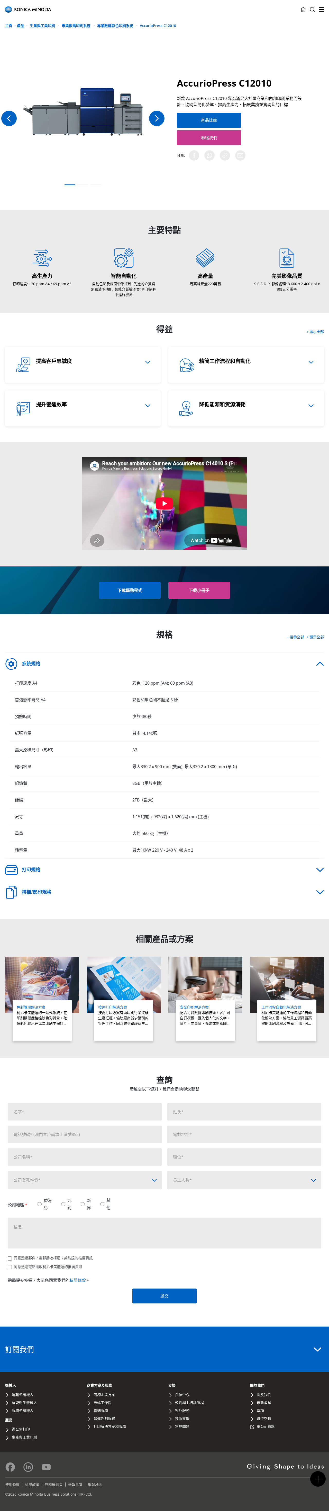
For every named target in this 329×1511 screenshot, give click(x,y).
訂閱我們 (19, 1349)
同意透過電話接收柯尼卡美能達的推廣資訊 (48, 1266)
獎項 (260, 1410)
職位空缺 (264, 1418)
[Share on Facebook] (194, 155)
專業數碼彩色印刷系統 (115, 25)
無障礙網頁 (54, 1484)
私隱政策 (32, 1484)
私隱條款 (77, 1280)
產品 (20, 25)
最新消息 (264, 1402)
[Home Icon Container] (303, 9)
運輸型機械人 (22, 1394)
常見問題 (182, 1426)
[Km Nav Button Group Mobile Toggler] (318, 1479)
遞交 (164, 1296)
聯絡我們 (209, 138)
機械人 (10, 1385)
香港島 (48, 1204)
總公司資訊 (266, 1426)
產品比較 (209, 120)
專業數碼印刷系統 (77, 25)
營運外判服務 (104, 1418)
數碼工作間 (103, 1402)
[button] (156, 118)
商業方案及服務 (99, 1385)
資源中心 (182, 1394)
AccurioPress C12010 (158, 25)
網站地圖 (95, 1484)
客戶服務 (182, 1410)
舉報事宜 (75, 1484)
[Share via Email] (240, 155)
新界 (89, 1204)
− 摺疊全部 (296, 637)
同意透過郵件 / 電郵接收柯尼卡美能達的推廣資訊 (53, 1257)
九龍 (69, 1204)
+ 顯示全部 (315, 331)
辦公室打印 (21, 1429)
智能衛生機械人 (24, 1402)
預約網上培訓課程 (189, 1402)
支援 (172, 1385)
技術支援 (182, 1418)
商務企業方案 (104, 1394)
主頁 (8, 25)
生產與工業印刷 (43, 25)
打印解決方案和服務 (110, 1426)
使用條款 (12, 1484)
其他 (108, 1204)
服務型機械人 (22, 1410)
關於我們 (257, 1385)
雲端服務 (101, 1410)
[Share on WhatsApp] (209, 155)
